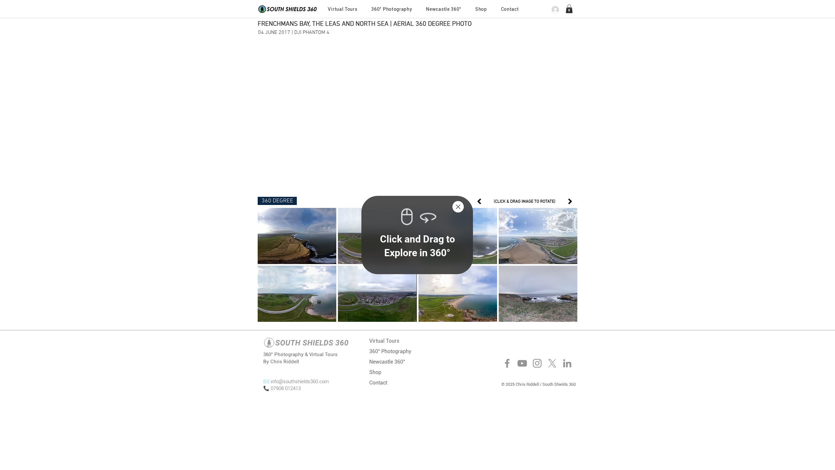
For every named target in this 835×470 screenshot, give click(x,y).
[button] (458, 206)
